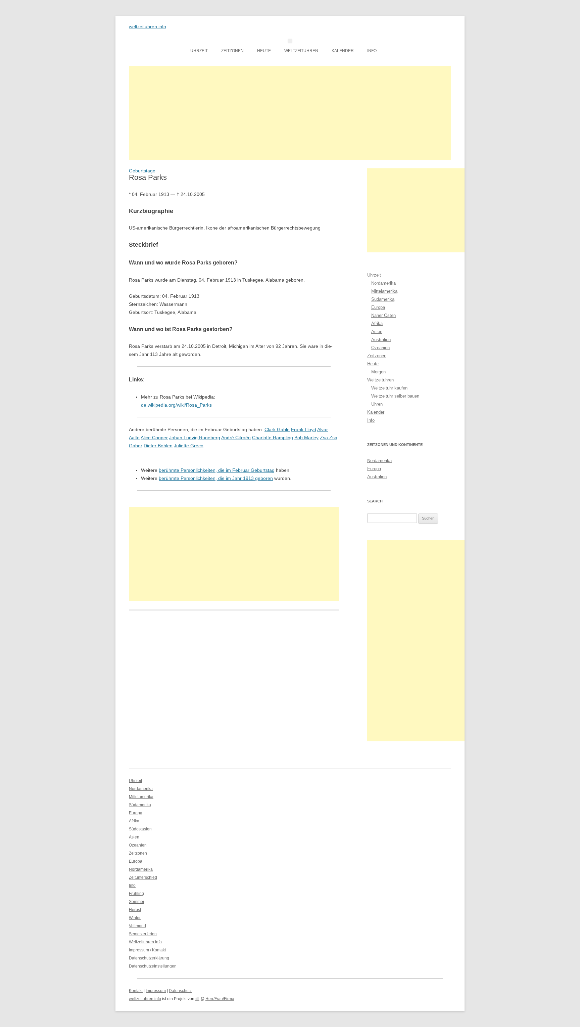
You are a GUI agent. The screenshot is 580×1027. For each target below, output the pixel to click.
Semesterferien (143, 934)
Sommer (136, 901)
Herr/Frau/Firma (219, 998)
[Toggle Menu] (290, 41)
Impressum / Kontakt (147, 950)
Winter (135, 917)
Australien (381, 339)
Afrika (377, 323)
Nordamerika (383, 283)
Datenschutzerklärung (149, 958)
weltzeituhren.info (145, 998)
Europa (378, 307)
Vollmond (137, 925)
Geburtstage (142, 170)
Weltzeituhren (301, 50)
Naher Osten (383, 315)
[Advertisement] (290, 113)
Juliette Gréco (188, 445)
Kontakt (136, 990)
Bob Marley (306, 437)
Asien (376, 331)
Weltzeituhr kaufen (389, 388)
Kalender (343, 50)
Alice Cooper (154, 437)
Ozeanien (380, 347)
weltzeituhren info (147, 26)
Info (372, 50)
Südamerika (382, 299)
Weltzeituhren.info (145, 942)
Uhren (377, 404)
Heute (264, 50)
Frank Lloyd (303, 429)
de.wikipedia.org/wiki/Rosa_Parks (176, 405)
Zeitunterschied (143, 877)
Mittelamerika (384, 291)
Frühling (136, 893)
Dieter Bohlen (158, 445)
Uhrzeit (199, 50)
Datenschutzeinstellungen (153, 966)
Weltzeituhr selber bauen (395, 396)
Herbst (135, 909)
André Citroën (236, 437)
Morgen (378, 371)
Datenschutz (180, 990)
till (197, 998)
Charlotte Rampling (272, 437)
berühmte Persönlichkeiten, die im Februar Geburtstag (217, 470)
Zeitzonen (232, 50)
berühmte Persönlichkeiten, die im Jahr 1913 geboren (216, 478)
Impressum (156, 990)
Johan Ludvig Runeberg (194, 437)
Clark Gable (277, 429)
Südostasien (140, 829)
